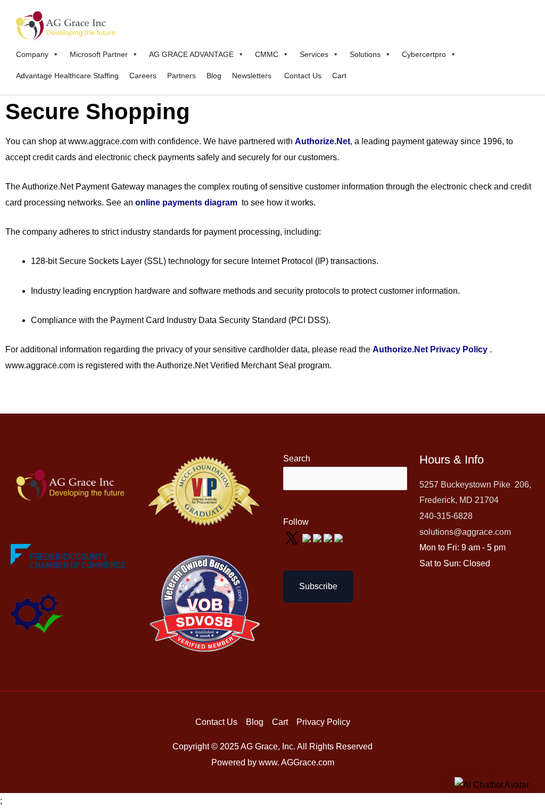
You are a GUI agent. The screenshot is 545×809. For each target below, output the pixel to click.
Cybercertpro (424, 54)
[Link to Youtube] (318, 537)
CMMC (266, 54)
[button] (492, 785)
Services (314, 54)
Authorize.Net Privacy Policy (430, 349)
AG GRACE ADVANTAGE (191, 54)
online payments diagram (186, 202)
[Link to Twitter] (292, 537)
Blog (214, 75)
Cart (339, 75)
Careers (142, 75)
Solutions (365, 54)
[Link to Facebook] (307, 537)
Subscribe (318, 586)
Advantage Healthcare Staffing (67, 75)
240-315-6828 (446, 516)
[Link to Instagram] (338, 537)
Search (296, 458)
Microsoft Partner (99, 54)
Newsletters (253, 75)
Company (32, 54)
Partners (181, 75)
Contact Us (302, 75)
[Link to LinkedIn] (329, 537)
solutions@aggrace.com (465, 531)
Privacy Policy (323, 722)
